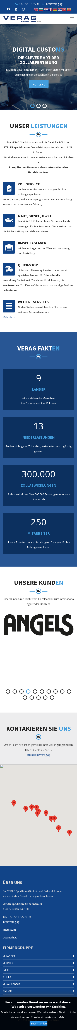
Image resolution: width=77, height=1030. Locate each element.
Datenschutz (10, 937)
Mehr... (62, 1017)
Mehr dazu (9, 317)
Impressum (9, 929)
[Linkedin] (16, 9)
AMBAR (7, 991)
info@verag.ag (54, 4)
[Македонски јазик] (69, 9)
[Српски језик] (59, 9)
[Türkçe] (64, 9)
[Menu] (72, 19)
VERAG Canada (11, 984)
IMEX (6, 970)
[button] (37, 814)
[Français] (50, 9)
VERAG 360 (9, 956)
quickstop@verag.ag (38, 754)
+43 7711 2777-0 (29, 4)
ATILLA (7, 977)
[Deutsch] (55, 9)
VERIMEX (8, 963)
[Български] (41, 9)
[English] (36, 9)
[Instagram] (23, 9)
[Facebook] (8, 9)
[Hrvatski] (46, 9)
